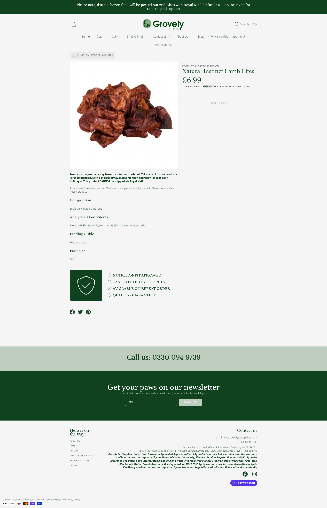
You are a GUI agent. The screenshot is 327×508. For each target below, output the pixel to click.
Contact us (160, 36)
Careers (74, 465)
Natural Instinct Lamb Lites (96, 55)
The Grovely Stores (80, 460)
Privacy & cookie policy (82, 455)
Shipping (209, 86)
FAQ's (72, 445)
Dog (99, 36)
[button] (243, 24)
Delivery (74, 450)
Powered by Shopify (71, 499)
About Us (183, 36)
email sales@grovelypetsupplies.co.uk (236, 437)
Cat (114, 36)
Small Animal (134, 36)
